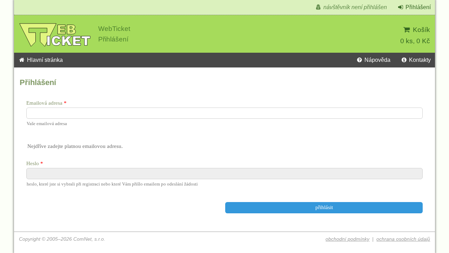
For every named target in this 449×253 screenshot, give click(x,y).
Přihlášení (417, 7)
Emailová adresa (44, 103)
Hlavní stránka (44, 60)
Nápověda (376, 60)
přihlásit (324, 207)
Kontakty (419, 60)
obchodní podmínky (347, 239)
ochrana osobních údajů (403, 239)
